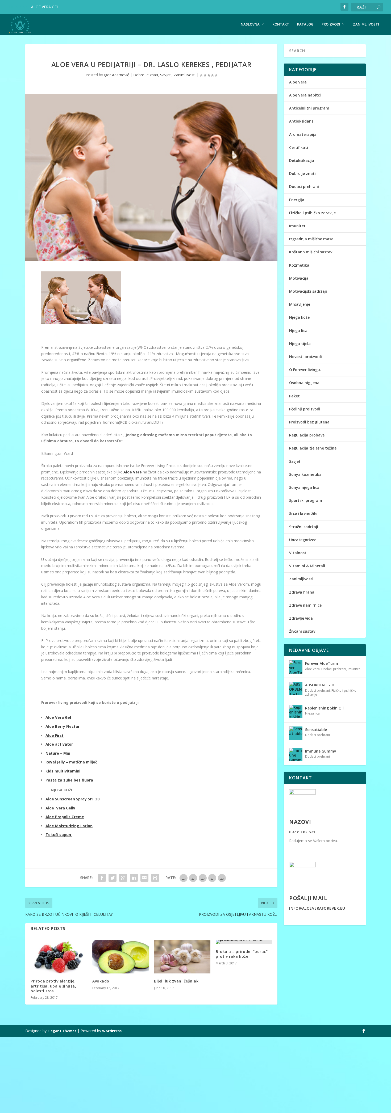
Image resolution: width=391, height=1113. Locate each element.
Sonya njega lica (304, 487)
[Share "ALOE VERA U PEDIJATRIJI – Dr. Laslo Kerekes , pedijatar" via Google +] (123, 877)
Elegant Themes (62, 1030)
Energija (296, 199)
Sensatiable (316, 729)
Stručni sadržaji (303, 526)
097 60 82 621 (302, 831)
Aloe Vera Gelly (60, 807)
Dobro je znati (145, 74)
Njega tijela (300, 343)
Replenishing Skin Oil (324, 708)
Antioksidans (301, 121)
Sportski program (305, 500)
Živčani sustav (302, 631)
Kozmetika (299, 265)
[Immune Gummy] (295, 754)
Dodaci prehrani (304, 186)
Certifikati (298, 147)
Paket (294, 395)
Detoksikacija (301, 160)
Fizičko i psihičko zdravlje (312, 212)
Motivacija (299, 278)
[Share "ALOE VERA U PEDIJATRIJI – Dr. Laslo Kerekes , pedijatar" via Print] (155, 877)
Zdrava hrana (301, 592)
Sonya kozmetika (305, 474)
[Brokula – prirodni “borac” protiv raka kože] (244, 942)
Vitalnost (297, 552)
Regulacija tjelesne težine (312, 448)
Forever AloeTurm (321, 663)
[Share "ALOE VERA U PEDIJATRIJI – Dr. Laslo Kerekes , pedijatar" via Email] (144, 877)
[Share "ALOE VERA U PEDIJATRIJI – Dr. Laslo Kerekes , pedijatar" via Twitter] (112, 877)
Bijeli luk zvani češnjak (176, 981)
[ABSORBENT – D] (295, 688)
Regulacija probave (307, 435)
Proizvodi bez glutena (309, 422)
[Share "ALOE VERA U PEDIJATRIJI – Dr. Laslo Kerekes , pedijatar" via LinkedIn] (133, 877)
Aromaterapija (303, 134)
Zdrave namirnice (305, 605)
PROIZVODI (331, 24)
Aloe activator (59, 744)
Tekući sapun (58, 834)
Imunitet (297, 225)
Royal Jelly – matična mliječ (71, 762)
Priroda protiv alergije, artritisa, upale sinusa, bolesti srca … (53, 985)
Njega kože (299, 317)
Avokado (100, 981)
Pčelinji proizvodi (304, 408)
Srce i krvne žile (303, 513)
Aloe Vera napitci (305, 95)
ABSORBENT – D (319, 684)
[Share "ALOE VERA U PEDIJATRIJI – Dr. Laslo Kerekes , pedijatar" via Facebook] (102, 877)
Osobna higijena (304, 382)
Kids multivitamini (62, 771)
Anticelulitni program (309, 108)
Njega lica (298, 330)
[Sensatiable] (295, 733)
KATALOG (305, 24)
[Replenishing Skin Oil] (295, 711)
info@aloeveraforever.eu (317, 908)
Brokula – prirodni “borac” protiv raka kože (242, 954)
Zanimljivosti (185, 74)
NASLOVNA (250, 24)
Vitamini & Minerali (307, 565)
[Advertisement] (159, 1074)
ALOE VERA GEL (45, 6)
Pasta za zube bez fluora (69, 780)
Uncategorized (303, 539)
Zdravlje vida (301, 618)
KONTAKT (280, 24)
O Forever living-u (305, 369)
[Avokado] (120, 956)
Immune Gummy (320, 751)
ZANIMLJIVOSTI (366, 24)
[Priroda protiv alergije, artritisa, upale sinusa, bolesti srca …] (59, 956)
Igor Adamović (116, 74)
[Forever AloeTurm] (295, 667)
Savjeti (166, 74)
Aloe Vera (298, 82)
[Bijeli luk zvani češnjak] (182, 956)
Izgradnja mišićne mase (311, 238)
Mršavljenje (299, 304)
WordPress (112, 1030)
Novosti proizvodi (305, 356)
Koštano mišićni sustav (310, 251)
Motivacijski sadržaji (308, 291)
